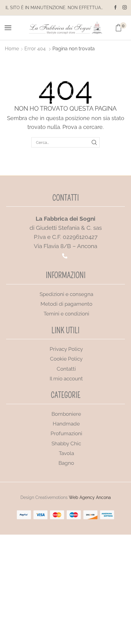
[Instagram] (124, 7)
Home (12, 49)
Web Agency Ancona (90, 497)
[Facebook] (115, 7)
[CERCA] (94, 142)
